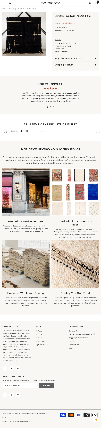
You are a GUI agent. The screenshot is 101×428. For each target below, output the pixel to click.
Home (4, 9)
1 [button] (47, 107)
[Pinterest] (18, 368)
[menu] (3, 3)
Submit (46, 385)
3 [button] (53, 107)
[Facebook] (5, 368)
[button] (98, 131)
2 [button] (50, 107)
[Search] (10, 3)
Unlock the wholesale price (65, 23)
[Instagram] (11, 368)
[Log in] (90, 3)
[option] (24, 34)
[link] (5, 131)
